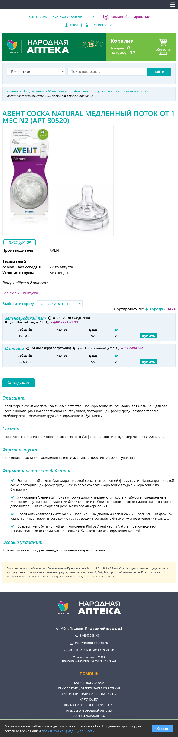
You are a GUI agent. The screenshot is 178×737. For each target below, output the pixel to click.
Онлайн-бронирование (130, 16)
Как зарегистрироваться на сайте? (89, 694)
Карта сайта (89, 699)
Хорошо (163, 728)
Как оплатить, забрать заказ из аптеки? (89, 688)
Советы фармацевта (89, 716)
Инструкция (20, 242)
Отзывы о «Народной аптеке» (89, 711)
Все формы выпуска (20, 293)
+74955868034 (132, 348)
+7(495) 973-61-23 (64, 322)
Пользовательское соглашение (89, 705)
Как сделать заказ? (89, 683)
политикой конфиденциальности (68, 731)
